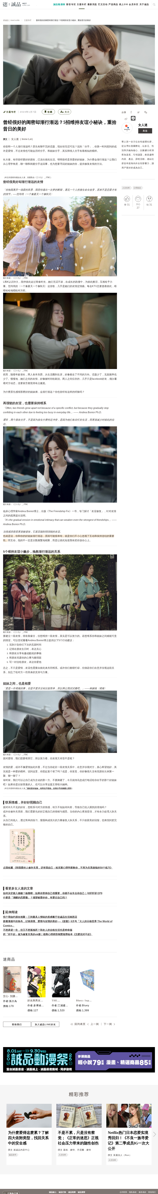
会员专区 (133, 4)
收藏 (50, 112)
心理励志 (137, 188)
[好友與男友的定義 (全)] (35, 981)
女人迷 (143, 125)
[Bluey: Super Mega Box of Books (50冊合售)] (84, 981)
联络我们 (17, 1024)
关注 (145, 131)
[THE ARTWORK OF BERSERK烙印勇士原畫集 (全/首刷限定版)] (60, 981)
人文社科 (126, 188)
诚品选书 (12, 1155)
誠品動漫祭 (59, 4)
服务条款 (142, 1192)
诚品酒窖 (81, 1192)
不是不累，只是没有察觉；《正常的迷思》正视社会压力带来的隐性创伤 (78, 1138)
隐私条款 (133, 1192)
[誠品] (16, 4)
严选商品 (113, 4)
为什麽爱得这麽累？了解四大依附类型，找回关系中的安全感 (28, 1138)
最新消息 (92, 4)
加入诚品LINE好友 (45, 1024)
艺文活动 (103, 4)
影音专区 (71, 4)
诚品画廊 (72, 1192)
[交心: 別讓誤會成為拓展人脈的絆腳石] (11, 979)
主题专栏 (81, 4)
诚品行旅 (62, 1192)
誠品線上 (52, 1192)
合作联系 (123, 1192)
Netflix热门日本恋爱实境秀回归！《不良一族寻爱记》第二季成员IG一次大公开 (128, 1141)
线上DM (123, 4)
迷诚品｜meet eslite (11, 20)
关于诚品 (144, 4)
